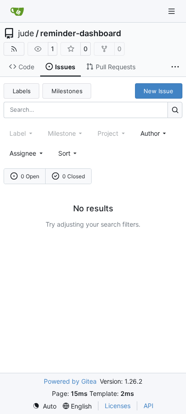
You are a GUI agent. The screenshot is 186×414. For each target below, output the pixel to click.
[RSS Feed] (14, 49)
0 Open (30, 176)
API (148, 405)
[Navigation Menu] (172, 11)
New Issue (158, 91)
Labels (22, 91)
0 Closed (73, 176)
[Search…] (174, 110)
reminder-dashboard (80, 33)
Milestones (67, 91)
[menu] (68, 153)
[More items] (175, 66)
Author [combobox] (150, 133)
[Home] (17, 11)
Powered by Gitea (70, 381)
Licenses (117, 405)
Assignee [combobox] (22, 153)
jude (26, 33)
